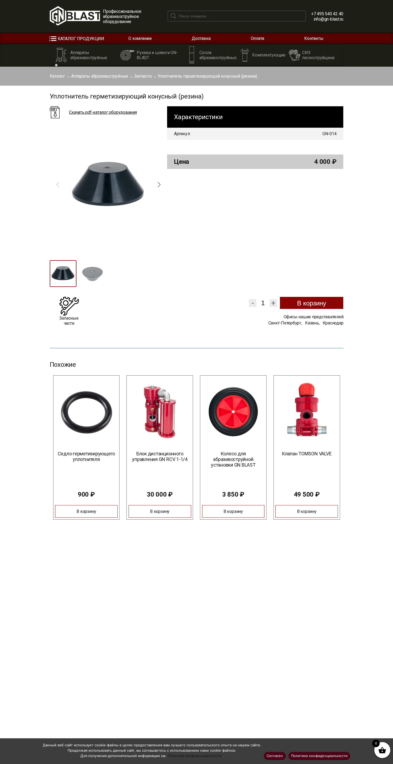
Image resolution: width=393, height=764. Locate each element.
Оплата (257, 38)
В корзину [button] (86, 511)
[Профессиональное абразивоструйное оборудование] (75, 16)
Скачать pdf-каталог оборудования (103, 112)
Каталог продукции (81, 38)
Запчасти (142, 76)
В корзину (311, 303)
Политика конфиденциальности (195, 756)
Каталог (57, 76)
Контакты (313, 38)
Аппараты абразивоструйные (99, 76)
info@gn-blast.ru (328, 19)
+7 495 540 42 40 (327, 13)
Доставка (201, 38)
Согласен (275, 756)
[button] (159, 184)
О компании (140, 38)
